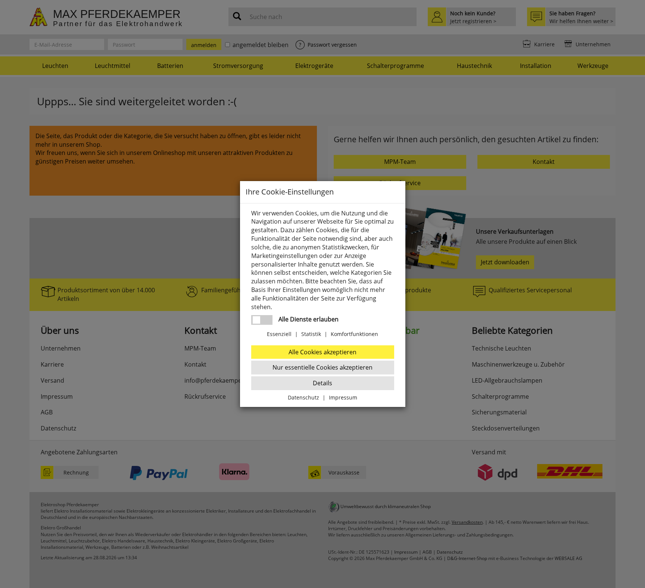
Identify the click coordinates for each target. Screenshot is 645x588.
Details (322, 383)
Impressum (343, 397)
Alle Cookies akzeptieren (322, 352)
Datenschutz (303, 397)
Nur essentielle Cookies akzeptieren (322, 367)
